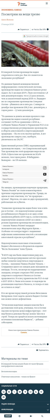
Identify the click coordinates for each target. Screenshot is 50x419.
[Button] (23, 29)
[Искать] (42, 416)
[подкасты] (19, 416)
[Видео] (30, 416)
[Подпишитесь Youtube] (20, 392)
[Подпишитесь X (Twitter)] (14, 392)
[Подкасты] (41, 392)
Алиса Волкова (7, 20)
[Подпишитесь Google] (3, 392)
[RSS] (36, 392)
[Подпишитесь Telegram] (25, 392)
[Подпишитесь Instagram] (30, 392)
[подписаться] (3, 397)
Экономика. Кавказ (11, 10)
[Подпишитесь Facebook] (9, 392)
